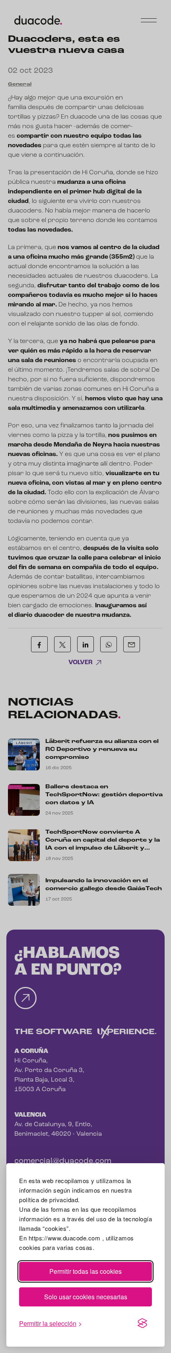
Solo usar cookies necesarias (85, 1296)
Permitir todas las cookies (85, 1271)
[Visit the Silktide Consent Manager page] (142, 1323)
